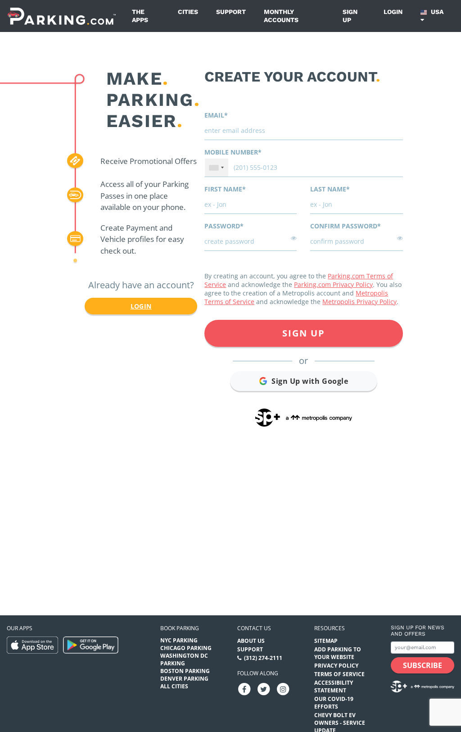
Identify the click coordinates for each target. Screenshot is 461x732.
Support (231, 11)
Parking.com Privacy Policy (333, 284)
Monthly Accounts (281, 15)
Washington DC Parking (184, 659)
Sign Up (303, 333)
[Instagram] (283, 688)
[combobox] (216, 168)
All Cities (174, 686)
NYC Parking (179, 640)
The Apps (140, 15)
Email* (216, 115)
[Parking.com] (62, 16)
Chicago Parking (186, 648)
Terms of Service (339, 674)
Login (393, 11)
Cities (188, 11)
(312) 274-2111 (263, 658)
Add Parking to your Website (337, 653)
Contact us (254, 628)
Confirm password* (345, 226)
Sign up (350, 15)
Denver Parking (184, 678)
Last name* (330, 189)
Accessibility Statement (333, 686)
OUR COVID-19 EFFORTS (333, 702)
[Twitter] (264, 688)
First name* (225, 189)
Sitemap (326, 641)
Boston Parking (185, 671)
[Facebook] (244, 688)
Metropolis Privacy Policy (359, 301)
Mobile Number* (233, 152)
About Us (251, 641)
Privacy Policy (336, 665)
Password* (224, 226)
